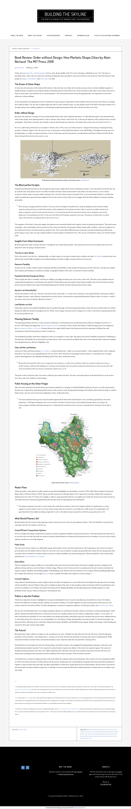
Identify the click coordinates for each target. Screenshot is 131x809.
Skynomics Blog (22, 729)
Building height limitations (50, 325)
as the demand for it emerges (34, 556)
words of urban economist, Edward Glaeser (68, 709)
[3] (91, 573)
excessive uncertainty (106, 605)
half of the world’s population (36, 73)
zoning (90, 738)
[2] (51, 299)
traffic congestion (88, 736)
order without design (90, 734)
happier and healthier (29, 79)
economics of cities (90, 732)
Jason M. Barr (19, 68)
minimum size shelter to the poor (29, 328)
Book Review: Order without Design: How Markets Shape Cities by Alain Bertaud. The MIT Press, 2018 (63, 59)
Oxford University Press (66, 774)
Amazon (79, 772)
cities (115, 729)
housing (97, 732)
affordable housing (91, 729)
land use (110, 732)
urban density (104, 736)
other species (44, 79)
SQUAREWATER (105, 784)
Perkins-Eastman (74, 483)
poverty (112, 734)
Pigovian (46, 573)
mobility (82, 734)
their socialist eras (46, 351)
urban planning (84, 738)
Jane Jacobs (102, 732)
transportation (96, 736)
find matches (98, 256)
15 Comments (36, 49)
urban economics (112, 736)
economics (82, 732)
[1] (111, 122)
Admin (81, 796)
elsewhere (27, 698)
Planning (97, 734)
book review (107, 729)
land (106, 732)
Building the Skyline (66, 14)
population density (104, 734)
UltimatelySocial (79, 808)
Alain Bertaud (85, 180)
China (111, 729)
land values (115, 732)
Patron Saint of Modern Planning (23, 689)
